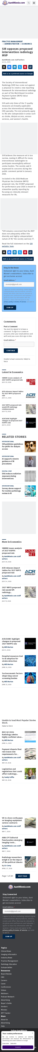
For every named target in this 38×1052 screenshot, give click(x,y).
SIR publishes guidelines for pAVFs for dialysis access (12, 446)
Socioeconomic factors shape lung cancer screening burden (12, 675)
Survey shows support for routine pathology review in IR (11, 490)
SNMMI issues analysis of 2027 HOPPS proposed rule (12, 379)
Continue (10, 351)
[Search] (29, 3)
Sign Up (9, 307)
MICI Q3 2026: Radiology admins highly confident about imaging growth (12, 734)
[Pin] (25, 67)
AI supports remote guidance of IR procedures (10, 461)
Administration (11, 44)
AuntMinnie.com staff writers (13, 60)
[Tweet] (20, 67)
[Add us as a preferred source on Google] (30, 67)
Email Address (10, 280)
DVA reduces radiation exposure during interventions (11, 476)
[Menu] (34, 3)
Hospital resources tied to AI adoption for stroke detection (12, 658)
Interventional (8, 441)
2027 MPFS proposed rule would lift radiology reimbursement (11, 407)
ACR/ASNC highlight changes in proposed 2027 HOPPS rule (12, 421)
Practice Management (12, 41)
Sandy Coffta (9, 777)
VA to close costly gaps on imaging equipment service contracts (12, 820)
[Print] (4, 67)
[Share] (9, 67)
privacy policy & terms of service (15, 302)
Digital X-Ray (7, 471)
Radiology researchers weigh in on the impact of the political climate (12, 859)
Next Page (22, 876)
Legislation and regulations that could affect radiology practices (12, 771)
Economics (27, 44)
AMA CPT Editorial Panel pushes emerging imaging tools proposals (12, 840)
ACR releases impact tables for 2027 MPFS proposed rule (12, 394)
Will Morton (8, 647)
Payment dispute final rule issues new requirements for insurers (11, 752)
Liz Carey (7, 866)
